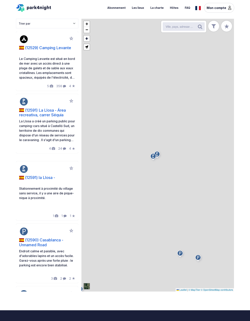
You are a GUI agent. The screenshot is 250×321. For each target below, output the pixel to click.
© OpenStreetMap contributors (217, 289)
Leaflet (183, 289)
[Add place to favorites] (71, 38)
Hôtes (174, 7)
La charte (157, 7)
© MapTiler (194, 289)
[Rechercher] (200, 26)
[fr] (198, 8)
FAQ (187, 7)
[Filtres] (213, 26)
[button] (154, 157)
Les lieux (138, 7)
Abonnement (116, 7)
